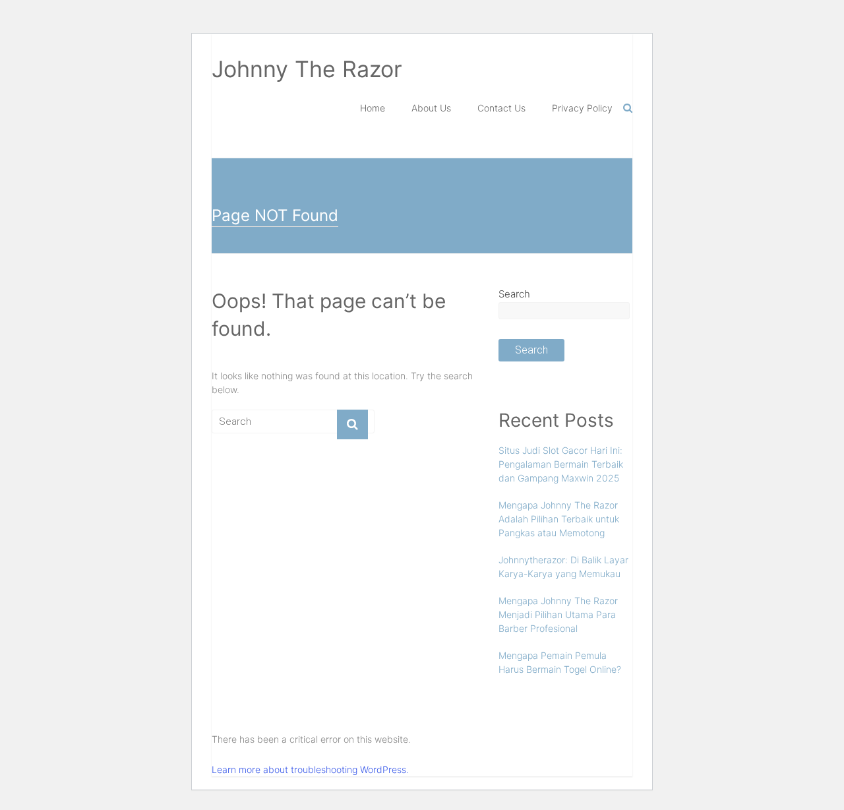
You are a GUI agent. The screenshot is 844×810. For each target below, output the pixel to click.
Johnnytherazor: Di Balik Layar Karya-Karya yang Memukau (563, 566)
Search (514, 294)
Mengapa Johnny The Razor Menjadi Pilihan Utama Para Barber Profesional (558, 614)
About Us (431, 107)
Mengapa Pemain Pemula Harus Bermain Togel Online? (559, 662)
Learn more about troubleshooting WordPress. (310, 769)
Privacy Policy (582, 107)
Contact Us (501, 107)
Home (372, 107)
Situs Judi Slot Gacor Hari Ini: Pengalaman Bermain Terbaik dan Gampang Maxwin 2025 (560, 464)
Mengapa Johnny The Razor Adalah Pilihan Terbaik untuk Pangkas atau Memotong (558, 518)
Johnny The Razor (307, 68)
